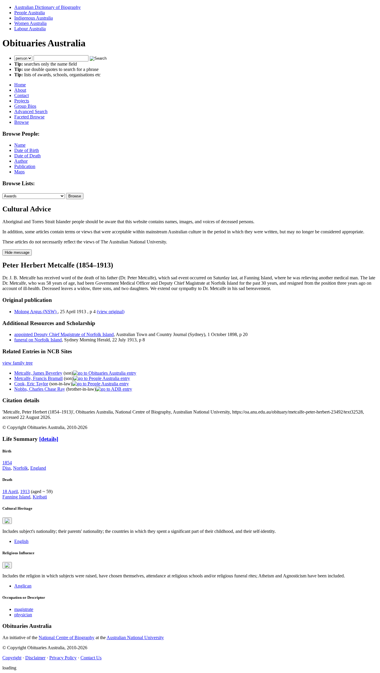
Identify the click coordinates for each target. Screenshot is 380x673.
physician (23, 614)
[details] (48, 439)
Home (20, 84)
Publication (24, 166)
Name (20, 145)
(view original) (110, 311)
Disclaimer (35, 657)
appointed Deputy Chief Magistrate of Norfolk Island (64, 334)
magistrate (23, 609)
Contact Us (91, 657)
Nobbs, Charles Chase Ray (39, 389)
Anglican (22, 585)
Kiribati (40, 496)
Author (21, 161)
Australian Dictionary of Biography (47, 7)
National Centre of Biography (66, 637)
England (38, 468)
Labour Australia (30, 28)
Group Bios (25, 106)
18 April (10, 491)
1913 (25, 491)
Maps (19, 171)
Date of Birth (26, 150)
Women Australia (30, 23)
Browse (21, 122)
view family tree (17, 362)
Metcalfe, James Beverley (38, 373)
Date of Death (27, 155)
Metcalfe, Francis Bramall (38, 378)
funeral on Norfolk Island (38, 339)
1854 (7, 462)
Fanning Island (16, 496)
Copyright (11, 657)
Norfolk (20, 468)
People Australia (29, 12)
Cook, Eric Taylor (31, 383)
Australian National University (135, 637)
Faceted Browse (29, 116)
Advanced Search (31, 111)
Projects (21, 100)
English (21, 541)
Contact (21, 95)
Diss (6, 468)
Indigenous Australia (33, 17)
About (20, 90)
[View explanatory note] (7, 520)
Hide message (17, 252)
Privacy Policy (63, 657)
